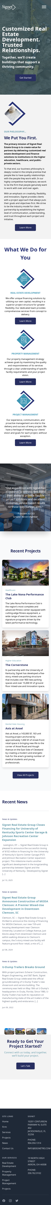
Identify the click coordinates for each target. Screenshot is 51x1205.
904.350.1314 (34, 1143)
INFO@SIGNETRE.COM (39, 1148)
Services (6, 1132)
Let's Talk (25, 1065)
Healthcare (10, 590)
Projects (6, 1137)
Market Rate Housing (15, 724)
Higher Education (13, 660)
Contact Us (7, 1148)
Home (5, 1121)
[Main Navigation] (44, 7)
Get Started (25, 77)
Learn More (25, 227)
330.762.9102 (34, 1173)
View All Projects (25, 775)
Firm (4, 1126)
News (5, 1143)
